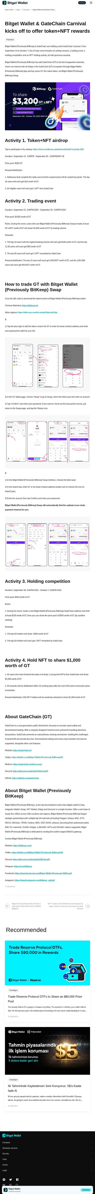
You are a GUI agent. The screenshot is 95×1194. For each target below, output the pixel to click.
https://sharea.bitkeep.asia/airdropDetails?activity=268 (58, 149)
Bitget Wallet (9, 10)
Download (86, 1190)
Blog (18, 10)
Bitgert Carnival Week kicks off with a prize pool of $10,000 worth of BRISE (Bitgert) (26, 906)
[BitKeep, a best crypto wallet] (47, 1135)
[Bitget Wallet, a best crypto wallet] (18, 3)
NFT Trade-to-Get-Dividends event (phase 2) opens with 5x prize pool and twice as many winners (65, 906)
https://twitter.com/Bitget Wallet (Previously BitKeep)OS (37, 757)
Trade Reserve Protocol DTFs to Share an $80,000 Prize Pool (45, 999)
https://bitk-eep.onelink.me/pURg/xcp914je (37, 312)
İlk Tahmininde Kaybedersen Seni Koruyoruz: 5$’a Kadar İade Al (44, 1088)
